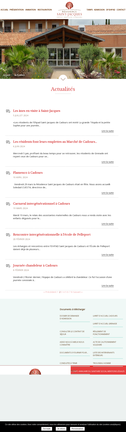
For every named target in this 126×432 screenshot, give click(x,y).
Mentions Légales (116, 371)
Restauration (45, 9)
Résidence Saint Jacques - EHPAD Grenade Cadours (69, 9)
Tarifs (90, 9)
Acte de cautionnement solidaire (104, 343)
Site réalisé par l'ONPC (67, 371)
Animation (30, 9)
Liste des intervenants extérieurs (103, 354)
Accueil (4, 9)
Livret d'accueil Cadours (105, 316)
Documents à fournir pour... (74, 352)
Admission (99, 9)
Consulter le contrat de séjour (72, 333)
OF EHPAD (110, 9)
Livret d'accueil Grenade (105, 323)
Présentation (17, 9)
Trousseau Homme (102, 363)
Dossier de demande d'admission (69, 317)
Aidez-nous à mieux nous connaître (72, 343)
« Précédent (50, 291)
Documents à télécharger (72, 309)
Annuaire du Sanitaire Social (93, 371)
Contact (121, 9)
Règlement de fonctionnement (101, 333)
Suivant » (78, 291)
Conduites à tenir (68, 363)
